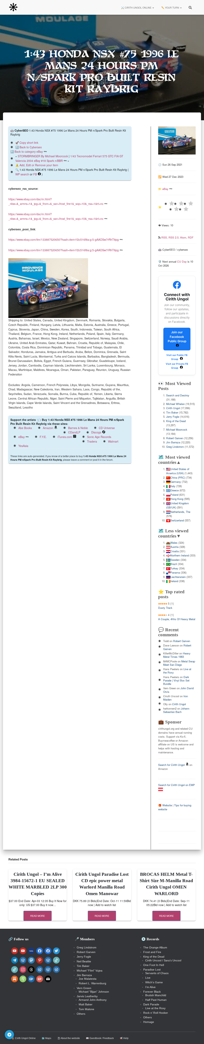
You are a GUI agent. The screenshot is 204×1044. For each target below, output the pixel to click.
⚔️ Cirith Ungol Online (136, 7)
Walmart (113, 441)
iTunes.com (65, 437)
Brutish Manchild (155, 995)
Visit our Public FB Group (176, 357)
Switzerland (177, 520)
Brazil (173, 564)
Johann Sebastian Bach (176, 710)
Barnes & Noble (78, 428)
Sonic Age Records (99, 437)
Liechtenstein (178, 577)
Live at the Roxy (155, 1008)
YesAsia (23, 446)
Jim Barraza (173, 442)
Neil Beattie (84, 961)
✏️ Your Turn (170, 7)
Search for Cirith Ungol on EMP (176, 785)
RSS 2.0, (174, 237)
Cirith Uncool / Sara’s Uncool (163, 960)
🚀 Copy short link (26, 143)
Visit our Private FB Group (177, 365)
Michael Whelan (175, 404)
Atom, (184, 237)
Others (81, 1013)
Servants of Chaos (157, 973)
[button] (153, 7)
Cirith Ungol (173, 408)
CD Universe (107, 428)
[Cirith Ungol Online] (13, 7)
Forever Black (152, 991)
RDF (190, 237)
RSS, (165, 237)
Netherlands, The (180, 512)
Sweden (175, 560)
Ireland (174, 581)
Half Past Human (156, 999)
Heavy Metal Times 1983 (176, 655)
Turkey (174, 568)
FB (35, 174)
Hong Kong (176, 499)
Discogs (96, 432)
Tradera (92, 441)
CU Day (182, 261)
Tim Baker (172, 412)
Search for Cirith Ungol (171, 765)
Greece (174, 490)
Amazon (48, 428)
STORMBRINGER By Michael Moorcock (43, 156)
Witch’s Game (154, 982)
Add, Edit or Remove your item (39, 165)
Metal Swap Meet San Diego (179, 663)
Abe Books (25, 428)
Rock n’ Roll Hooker (155, 1012)
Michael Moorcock (176, 429)
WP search (22, 174)
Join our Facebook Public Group (177, 336)
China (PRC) (177, 477)
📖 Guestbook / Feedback (100, 1038)
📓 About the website (68, 1038)
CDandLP (74, 432)
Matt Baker (85, 1004)
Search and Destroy (177, 395)
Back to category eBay (29, 151)
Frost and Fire (152, 952)
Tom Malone (86, 1009)
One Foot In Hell (153, 965)
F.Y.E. (43, 437)
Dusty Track (165, 608)
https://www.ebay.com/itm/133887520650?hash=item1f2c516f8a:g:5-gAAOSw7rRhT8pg (63, 239)
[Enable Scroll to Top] (196, 1036)
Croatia (174, 551)
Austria (174, 547)
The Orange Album (155, 947)
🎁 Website (165, 805)
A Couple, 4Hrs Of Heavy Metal (176, 619)
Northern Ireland (179, 555)
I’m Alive (150, 987)
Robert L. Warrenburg (92, 983)
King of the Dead (176, 421)
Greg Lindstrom (175, 447)
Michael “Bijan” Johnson (94, 991)
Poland (174, 495)
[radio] (169, 204)
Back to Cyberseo (31, 147)
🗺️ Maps (46, 1038)
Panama (175, 572)
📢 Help (124, 1038)
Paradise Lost (152, 969)
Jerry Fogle (172, 416)
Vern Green (84, 988)
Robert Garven (174, 438)
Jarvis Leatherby (87, 996)
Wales (174, 542)
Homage (148, 1021)
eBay (21, 437)
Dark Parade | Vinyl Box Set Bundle (176, 680)
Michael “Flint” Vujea (89, 970)
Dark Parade (151, 1004)
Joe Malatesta (87, 978)
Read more (37, 915)
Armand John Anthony (93, 999)
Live (147, 977)
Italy (172, 486)
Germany (175, 482)
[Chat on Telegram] (9, 1034)
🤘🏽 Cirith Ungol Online (23, 1038)
